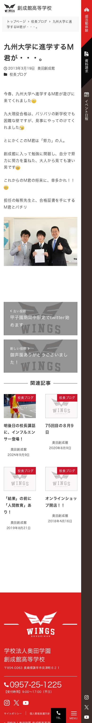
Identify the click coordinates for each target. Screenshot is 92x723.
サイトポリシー (13, 713)
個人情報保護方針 (40, 713)
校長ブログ (18, 74)
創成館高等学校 (40, 624)
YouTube (86, 717)
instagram (86, 697)
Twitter (86, 707)
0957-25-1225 (36, 684)
